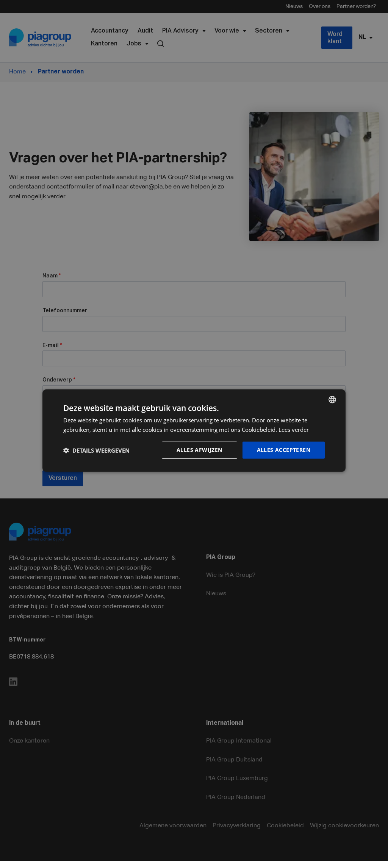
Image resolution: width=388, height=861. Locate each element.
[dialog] (194, 430)
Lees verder (293, 429)
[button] (96, 450)
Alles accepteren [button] (283, 449)
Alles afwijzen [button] (199, 449)
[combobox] (332, 399)
